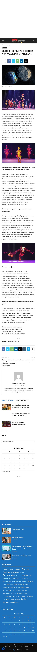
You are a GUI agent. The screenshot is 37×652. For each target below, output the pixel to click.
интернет (27, 587)
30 (24, 469)
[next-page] (6, 431)
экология (6, 602)
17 (28, 462)
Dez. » (8, 471)
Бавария (17, 569)
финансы (17, 599)
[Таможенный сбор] (6, 531)
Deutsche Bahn (8, 569)
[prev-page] (3, 431)
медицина (18, 590)
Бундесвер (15, 572)
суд (4, 599)
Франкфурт (12, 581)
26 (4, 469)
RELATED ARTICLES (8, 400)
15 (19, 462)
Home (3, 45)
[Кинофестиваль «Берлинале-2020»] (6, 424)
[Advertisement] (18, 19)
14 (14, 462)
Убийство (5, 581)
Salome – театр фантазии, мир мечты (27, 361)
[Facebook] (9, 61)
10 (28, 458)
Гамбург (22, 572)
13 (9, 462)
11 (33, 458)
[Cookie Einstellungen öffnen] (3, 649)
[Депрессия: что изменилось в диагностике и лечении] (6, 557)
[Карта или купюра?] (6, 540)
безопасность (19, 584)
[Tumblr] (24, 349)
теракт (7, 599)
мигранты (25, 590)
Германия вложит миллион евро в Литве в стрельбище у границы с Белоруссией (10, 362)
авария (30, 581)
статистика (30, 596)
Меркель (26, 575)
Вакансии (10, 645)
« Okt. (3, 471)
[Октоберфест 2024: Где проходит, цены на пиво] (6, 407)
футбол (23, 599)
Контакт (11, 646)
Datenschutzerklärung (27, 645)
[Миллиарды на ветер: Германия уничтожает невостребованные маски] (6, 548)
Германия (9, 575)
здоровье (21, 587)
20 (9, 465)
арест (4, 584)
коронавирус (9, 590)
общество (13, 593)
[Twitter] (13, 61)
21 (14, 465)
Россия (15, 579)
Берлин (6, 572)
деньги (10, 587)
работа (23, 596)
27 (9, 469)
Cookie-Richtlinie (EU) (26, 646)
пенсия (25, 593)
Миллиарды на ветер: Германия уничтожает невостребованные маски (22, 547)
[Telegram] (28, 349)
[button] (3, 40)
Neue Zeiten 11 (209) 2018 (13, 341)
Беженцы (26, 569)
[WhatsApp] (17, 61)
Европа (18, 576)
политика (7, 596)
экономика (14, 602)
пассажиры (19, 593)
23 (24, 465)
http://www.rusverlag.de (18, 385)
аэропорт (10, 584)
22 (19, 465)
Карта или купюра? (18, 537)
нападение (6, 593)
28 (14, 469)
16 (24, 462)
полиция (16, 596)
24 (28, 465)
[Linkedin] (21, 61)
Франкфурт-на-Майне (21, 581)
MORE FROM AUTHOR (22, 400)
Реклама (17, 646)
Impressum (17, 645)
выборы (5, 587)
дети (15, 587)
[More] (30, 61)
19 (4, 465)
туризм (12, 599)
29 (19, 469)
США (21, 579)
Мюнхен (5, 578)
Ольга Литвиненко (8, 57)
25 (33, 465)
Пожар (10, 578)
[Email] (26, 61)
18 (33, 462)
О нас (4, 645)
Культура (9, 45)
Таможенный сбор (18, 529)
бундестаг (27, 584)
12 (4, 462)
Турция (26, 578)
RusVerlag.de (13, 650)
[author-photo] (18, 381)
